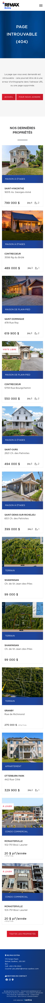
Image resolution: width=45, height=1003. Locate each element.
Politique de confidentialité (18, 994)
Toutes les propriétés (22, 934)
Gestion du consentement (28, 996)
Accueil (8, 97)
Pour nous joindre (29, 97)
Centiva (28, 1000)
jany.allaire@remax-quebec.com (25, 969)
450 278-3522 (15, 966)
